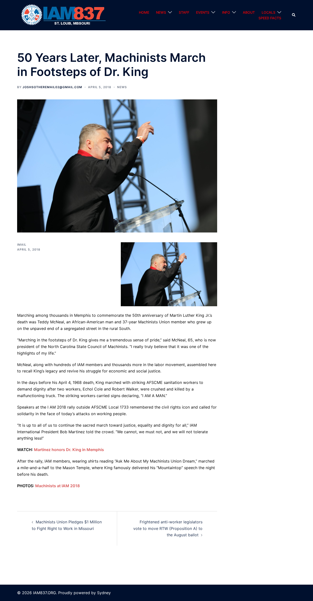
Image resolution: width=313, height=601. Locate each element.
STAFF (184, 12)
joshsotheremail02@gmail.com (52, 87)
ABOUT (249, 12)
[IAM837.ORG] (62, 14)
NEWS (161, 12)
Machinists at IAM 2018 (57, 485)
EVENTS (202, 12)
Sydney (104, 592)
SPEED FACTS (269, 18)
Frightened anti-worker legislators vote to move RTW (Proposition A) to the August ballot (167, 528)
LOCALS (268, 12)
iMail (21, 244)
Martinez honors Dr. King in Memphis (69, 449)
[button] (294, 15)
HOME (144, 12)
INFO (226, 12)
